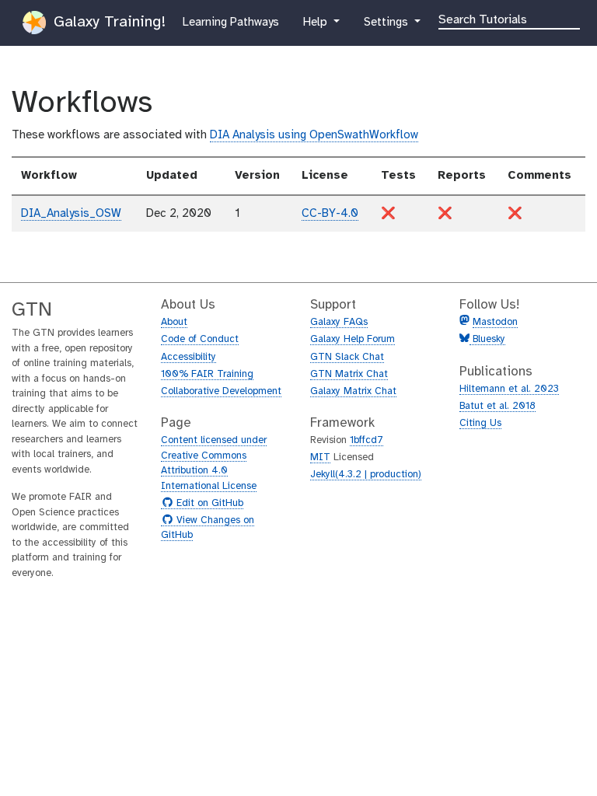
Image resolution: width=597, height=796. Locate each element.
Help (316, 22)
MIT (320, 457)
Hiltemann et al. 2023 (509, 389)
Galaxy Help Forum (352, 339)
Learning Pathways (230, 22)
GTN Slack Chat (347, 357)
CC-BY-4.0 (330, 214)
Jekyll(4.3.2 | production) (365, 475)
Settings (392, 22)
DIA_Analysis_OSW (71, 214)
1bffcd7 (366, 440)
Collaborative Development (221, 391)
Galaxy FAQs (339, 322)
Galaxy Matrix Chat (353, 391)
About (174, 322)
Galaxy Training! (107, 22)
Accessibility (188, 357)
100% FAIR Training (207, 374)
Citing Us (480, 423)
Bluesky (487, 339)
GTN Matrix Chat (349, 374)
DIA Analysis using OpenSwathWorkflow (314, 135)
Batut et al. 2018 (497, 406)
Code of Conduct (200, 339)
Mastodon (495, 322)
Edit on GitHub (208, 503)
